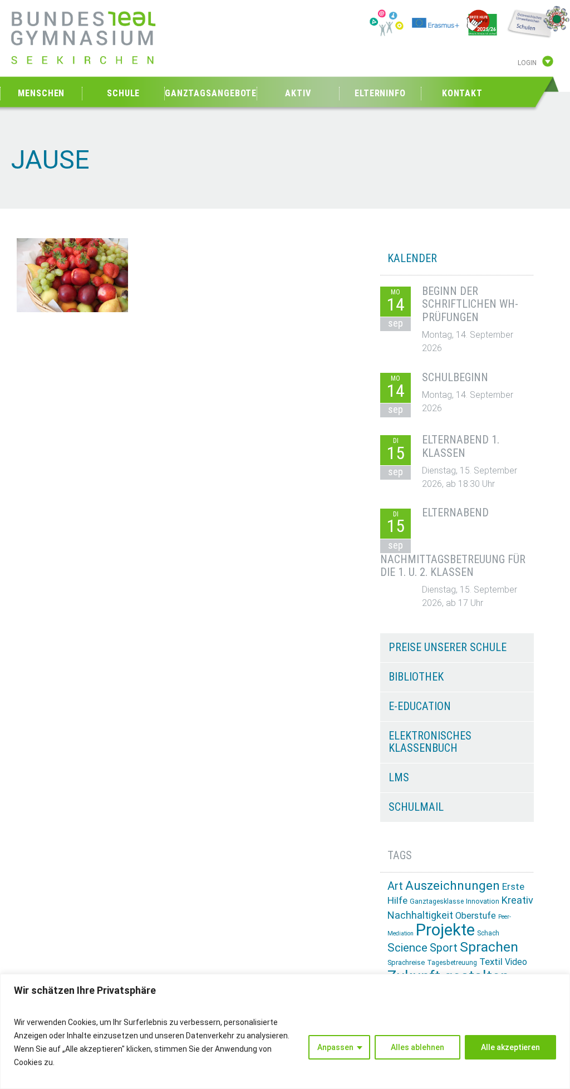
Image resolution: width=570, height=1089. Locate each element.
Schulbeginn (455, 377)
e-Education (420, 706)
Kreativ (517, 900)
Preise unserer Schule (448, 647)
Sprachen (489, 947)
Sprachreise (406, 962)
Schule (123, 93)
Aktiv (298, 93)
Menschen (41, 93)
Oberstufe (475, 915)
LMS (399, 777)
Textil (491, 961)
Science (407, 947)
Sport (444, 948)
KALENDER (412, 258)
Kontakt (462, 93)
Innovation (482, 901)
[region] (285, 1031)
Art (395, 886)
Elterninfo (380, 93)
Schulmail (416, 807)
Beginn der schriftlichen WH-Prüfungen (470, 304)
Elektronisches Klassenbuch (430, 742)
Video (516, 962)
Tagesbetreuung (452, 963)
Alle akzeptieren (510, 1047)
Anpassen (335, 1047)
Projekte (445, 929)
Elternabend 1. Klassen (460, 446)
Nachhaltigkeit (420, 915)
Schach (488, 933)
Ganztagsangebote (211, 93)
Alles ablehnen (417, 1047)
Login (527, 63)
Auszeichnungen (452, 885)
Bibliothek (416, 676)
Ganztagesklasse (437, 901)
